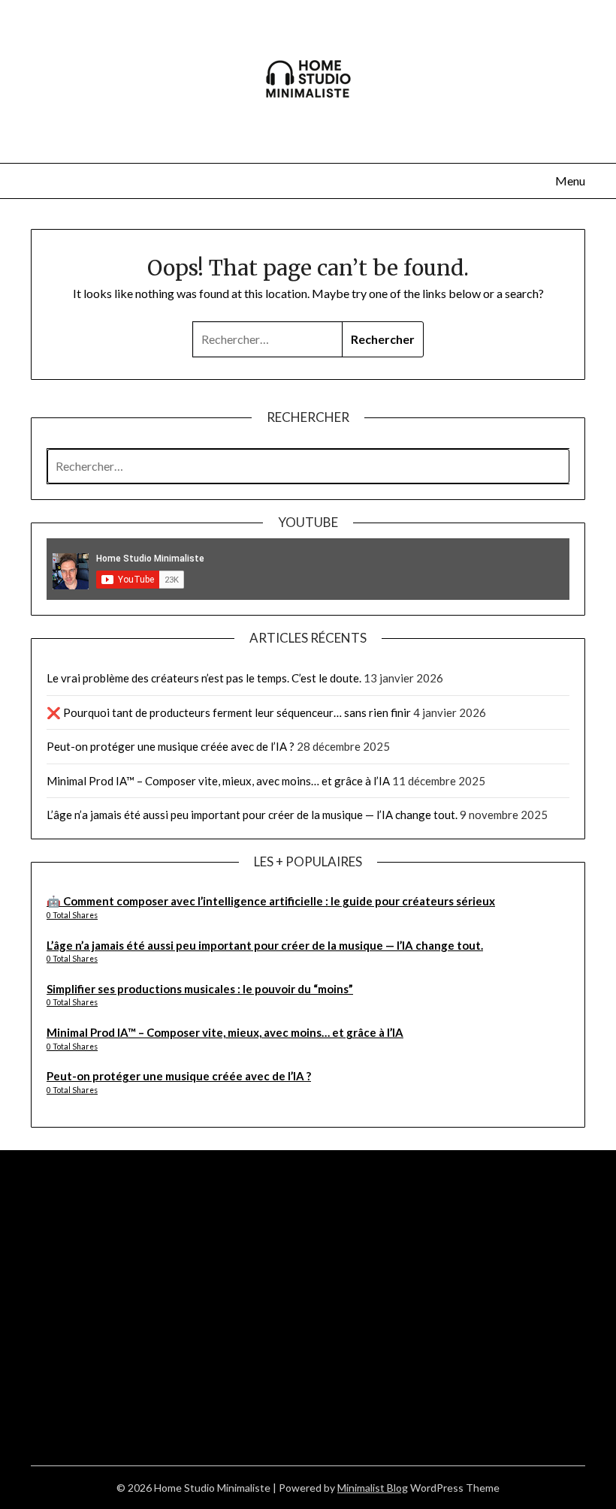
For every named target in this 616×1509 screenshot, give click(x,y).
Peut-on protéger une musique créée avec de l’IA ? (170, 746)
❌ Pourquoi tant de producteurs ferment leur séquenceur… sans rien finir (229, 712)
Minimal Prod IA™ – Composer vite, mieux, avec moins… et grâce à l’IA (218, 781)
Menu (570, 180)
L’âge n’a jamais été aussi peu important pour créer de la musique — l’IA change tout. (252, 814)
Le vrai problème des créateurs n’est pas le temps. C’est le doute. (204, 678)
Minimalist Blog (372, 1487)
